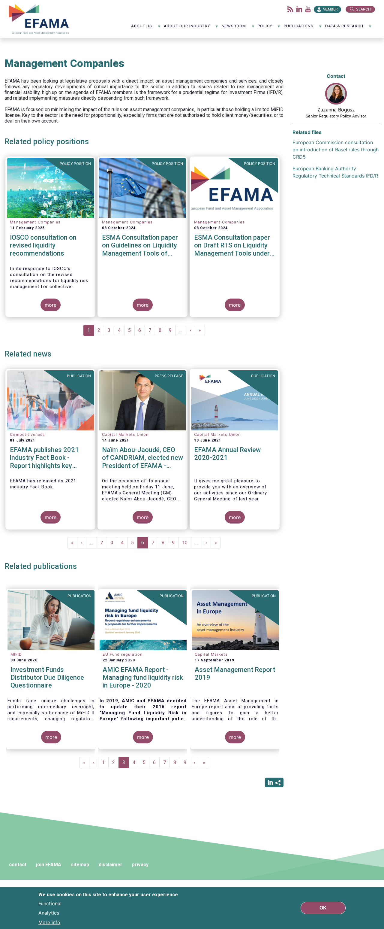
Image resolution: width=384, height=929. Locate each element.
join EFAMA (48, 864)
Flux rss (290, 9)
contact (17, 864)
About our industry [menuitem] (187, 28)
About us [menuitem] (141, 28)
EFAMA (40, 19)
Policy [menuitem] (265, 28)
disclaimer (110, 864)
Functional (50, 903)
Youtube (308, 9)
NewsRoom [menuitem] (234, 28)
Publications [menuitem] (299, 28)
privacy (140, 864)
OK (323, 907)
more (50, 305)
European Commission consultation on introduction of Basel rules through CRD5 (335, 149)
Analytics (48, 913)
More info (49, 922)
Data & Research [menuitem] (344, 28)
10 (186, 542)
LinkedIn (299, 9)
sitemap (80, 864)
